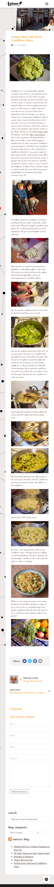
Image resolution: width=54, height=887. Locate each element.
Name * (13, 724)
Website (13, 747)
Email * (13, 735)
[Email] (40, 661)
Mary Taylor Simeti (37, 134)
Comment (14, 758)
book (40, 140)
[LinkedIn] (35, 661)
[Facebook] (24, 661)
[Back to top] (46, 879)
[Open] (46, 4)
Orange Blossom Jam (23, 859)
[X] (30, 661)
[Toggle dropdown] (38, 832)
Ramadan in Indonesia (23, 856)
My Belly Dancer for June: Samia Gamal (31, 853)
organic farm (42, 131)
